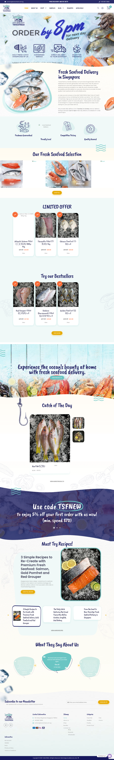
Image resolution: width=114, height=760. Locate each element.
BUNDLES (52, 8)
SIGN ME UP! (103, 702)
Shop (42, 8)
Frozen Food (90, 725)
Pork (100, 718)
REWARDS (70, 8)
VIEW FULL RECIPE (28, 592)
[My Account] (102, 8)
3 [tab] (59, 527)
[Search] (98, 8)
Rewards (70, 732)
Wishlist (7, 743)
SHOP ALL (57, 193)
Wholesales (71, 735)
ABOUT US (34, 8)
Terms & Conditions (10, 750)
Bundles (66, 725)
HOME (26, 8)
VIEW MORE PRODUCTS (57, 481)
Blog (69, 729)
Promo (101, 720)
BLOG (59, 8)
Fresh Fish (89, 718)
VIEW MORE (57, 333)
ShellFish (89, 720)
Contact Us (67, 728)
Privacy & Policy (9, 748)
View (23, 253)
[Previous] (8, 615)
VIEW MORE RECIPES (57, 630)
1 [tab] (5, 36)
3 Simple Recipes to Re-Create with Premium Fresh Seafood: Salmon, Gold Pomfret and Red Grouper (36, 567)
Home (65, 718)
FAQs (6, 745)
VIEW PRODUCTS (57, 378)
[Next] (105, 615)
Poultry (89, 723)
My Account (8, 740)
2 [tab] (5, 39)
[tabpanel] (57, 43)
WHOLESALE (79, 8)
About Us (66, 720)
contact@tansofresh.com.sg (15, 1)
